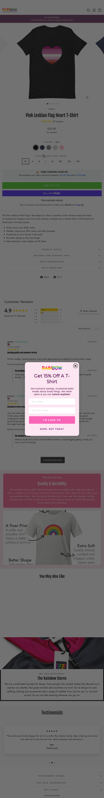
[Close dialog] (75, 366)
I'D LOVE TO (52, 420)
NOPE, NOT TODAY (52, 429)
